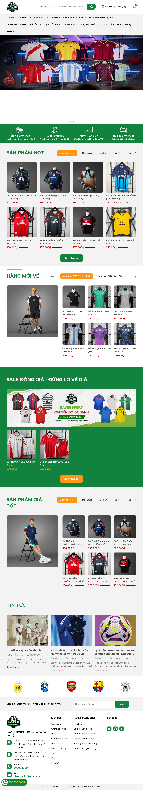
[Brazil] (44, 686)
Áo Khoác (57, 24)
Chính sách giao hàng (85, 748)
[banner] (32, 311)
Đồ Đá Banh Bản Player (46, 17)
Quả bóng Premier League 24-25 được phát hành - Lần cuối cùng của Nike (115, 652)
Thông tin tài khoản (84, 738)
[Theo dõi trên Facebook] (121, 728)
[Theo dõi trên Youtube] (109, 728)
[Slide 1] (71, 62)
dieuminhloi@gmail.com (27, 776)
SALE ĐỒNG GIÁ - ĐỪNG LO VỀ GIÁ (47, 379)
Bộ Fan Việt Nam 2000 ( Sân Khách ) (21, 463)
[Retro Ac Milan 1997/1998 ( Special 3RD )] (55, 222)
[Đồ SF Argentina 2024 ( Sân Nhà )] (73, 334)
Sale (118, 24)
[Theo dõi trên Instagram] (115, 728)
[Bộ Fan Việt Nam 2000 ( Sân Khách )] (21, 444)
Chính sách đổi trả (59, 731)
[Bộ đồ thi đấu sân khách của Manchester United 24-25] (71, 630)
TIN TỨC (16, 605)
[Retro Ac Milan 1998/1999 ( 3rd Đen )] (88, 222)
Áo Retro (25, 17)
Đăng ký (122, 6)
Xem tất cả (71, 258)
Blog (53, 758)
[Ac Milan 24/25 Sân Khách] (27, 630)
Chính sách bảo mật (59, 741)
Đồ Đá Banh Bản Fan (74, 17)
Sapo (98, 787)
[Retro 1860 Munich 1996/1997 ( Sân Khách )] (121, 177)
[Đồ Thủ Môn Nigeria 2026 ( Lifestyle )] (55, 177)
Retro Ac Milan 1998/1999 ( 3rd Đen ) (86, 242)
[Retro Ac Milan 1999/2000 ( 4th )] (121, 222)
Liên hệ (127, 24)
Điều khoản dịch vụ (59, 751)
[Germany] (125, 686)
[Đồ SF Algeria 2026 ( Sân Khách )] (99, 296)
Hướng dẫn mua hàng (85, 743)
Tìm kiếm (78, 724)
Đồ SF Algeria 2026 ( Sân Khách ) (98, 313)
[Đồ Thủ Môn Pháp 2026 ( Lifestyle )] (88, 177)
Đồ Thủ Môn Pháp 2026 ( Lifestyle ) (86, 197)
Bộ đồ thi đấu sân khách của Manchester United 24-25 (69, 652)
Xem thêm (11, 667)
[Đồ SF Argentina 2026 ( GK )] (99, 334)
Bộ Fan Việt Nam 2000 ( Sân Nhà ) (54, 463)
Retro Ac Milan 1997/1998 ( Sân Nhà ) (20, 242)
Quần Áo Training (38, 24)
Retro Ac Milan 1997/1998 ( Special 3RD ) (53, 242)
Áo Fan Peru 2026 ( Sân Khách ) (72, 313)
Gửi (122, 704)
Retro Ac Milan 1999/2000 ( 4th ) (120, 242)
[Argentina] (18, 686)
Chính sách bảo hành (85, 733)
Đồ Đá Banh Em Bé (16, 24)
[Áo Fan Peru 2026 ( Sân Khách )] (73, 296)
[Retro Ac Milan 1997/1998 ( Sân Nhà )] (22, 222)
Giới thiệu (56, 724)
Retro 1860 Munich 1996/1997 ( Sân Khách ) (121, 197)
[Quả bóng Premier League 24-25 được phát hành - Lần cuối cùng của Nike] (115, 630)
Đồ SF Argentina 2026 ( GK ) (99, 350)
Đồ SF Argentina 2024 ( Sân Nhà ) (73, 350)
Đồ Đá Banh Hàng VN (100, 17)
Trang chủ (12, 17)
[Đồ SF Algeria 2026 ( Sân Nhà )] (125, 296)
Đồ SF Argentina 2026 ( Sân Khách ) (125, 350)
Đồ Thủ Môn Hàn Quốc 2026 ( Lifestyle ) (21, 197)
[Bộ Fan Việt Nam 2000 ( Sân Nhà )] (54, 444)
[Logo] (14, 721)
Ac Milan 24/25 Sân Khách (24, 650)
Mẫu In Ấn (109, 24)
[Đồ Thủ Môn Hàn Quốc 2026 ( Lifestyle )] (22, 177)
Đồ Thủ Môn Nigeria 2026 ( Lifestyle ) (54, 197)
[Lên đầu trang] (138, 785)
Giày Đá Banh (71, 24)
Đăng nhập (110, 6)
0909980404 (21, 768)
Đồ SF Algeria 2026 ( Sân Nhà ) (124, 313)
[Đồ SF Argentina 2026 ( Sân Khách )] (125, 334)
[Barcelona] (98, 686)
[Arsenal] (71, 686)
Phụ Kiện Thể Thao (91, 24)
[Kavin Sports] (12, 7)
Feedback (12, 31)
